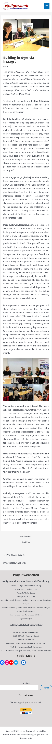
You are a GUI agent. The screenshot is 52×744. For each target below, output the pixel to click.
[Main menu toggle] (47, 6)
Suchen (26, 683)
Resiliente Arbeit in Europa (26, 593)
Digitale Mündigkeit (26, 618)
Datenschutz (26, 738)
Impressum (43, 734)
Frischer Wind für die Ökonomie (26, 589)
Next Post (26, 542)
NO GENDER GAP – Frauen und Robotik (26, 636)
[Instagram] (7, 662)
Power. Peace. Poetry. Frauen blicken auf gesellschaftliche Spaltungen (26, 607)
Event (6, 66)
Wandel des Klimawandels (26, 611)
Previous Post (26, 536)
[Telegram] (16, 662)
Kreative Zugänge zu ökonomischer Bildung (26, 586)
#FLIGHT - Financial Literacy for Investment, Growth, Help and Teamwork (26, 651)
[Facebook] (2, 662)
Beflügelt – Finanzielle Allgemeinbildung (26, 632)
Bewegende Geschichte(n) (26, 596)
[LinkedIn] (23, 662)
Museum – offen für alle (26, 640)
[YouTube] (11, 662)
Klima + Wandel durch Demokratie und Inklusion (26, 615)
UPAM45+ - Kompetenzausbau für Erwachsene (26, 647)
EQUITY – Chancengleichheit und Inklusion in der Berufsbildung (26, 643)
